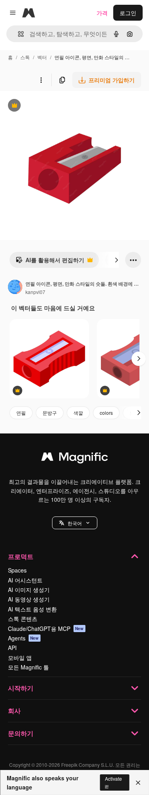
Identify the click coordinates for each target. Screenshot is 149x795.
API (12, 648)
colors (106, 412)
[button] (74, 522)
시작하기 (20, 687)
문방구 (50, 412)
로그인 (128, 13)
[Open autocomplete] (18, 34)
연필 (21, 412)
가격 (102, 13)
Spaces (17, 570)
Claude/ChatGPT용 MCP (46, 629)
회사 (14, 710)
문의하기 (20, 733)
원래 (46, 106)
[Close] (138, 782)
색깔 (78, 412)
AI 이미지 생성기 (29, 590)
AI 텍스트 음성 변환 (32, 609)
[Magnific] (74, 458)
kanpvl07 (35, 291)
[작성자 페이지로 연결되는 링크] (15, 288)
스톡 (25, 57)
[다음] (116, 260)
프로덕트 (20, 556)
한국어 (75, 523)
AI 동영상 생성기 (29, 599)
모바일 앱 (20, 658)
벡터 (42, 57)
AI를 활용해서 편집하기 (49, 262)
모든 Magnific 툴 (28, 667)
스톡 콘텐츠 (22, 619)
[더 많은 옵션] (41, 80)
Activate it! (113, 782)
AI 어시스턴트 (25, 580)
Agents (23, 638)
